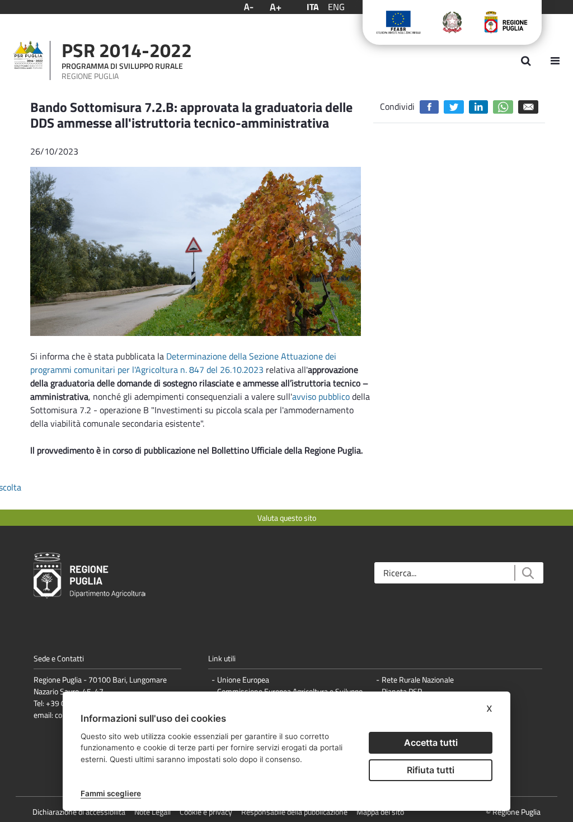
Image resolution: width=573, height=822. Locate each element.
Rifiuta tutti (430, 770)
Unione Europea (243, 679)
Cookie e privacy (206, 812)
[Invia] (527, 573)
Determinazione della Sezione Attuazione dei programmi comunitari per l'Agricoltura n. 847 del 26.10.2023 (183, 362)
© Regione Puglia (513, 812)
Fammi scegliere (111, 793)
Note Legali (152, 812)
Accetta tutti (431, 742)
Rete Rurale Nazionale (418, 679)
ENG (336, 6)
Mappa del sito (380, 812)
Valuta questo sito (286, 518)
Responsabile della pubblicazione (294, 812)
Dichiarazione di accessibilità (78, 812)
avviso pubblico (321, 396)
